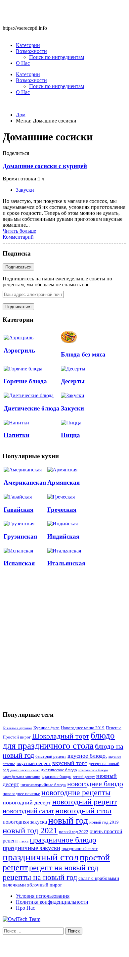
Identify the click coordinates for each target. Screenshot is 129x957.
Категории (28, 45)
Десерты (73, 381)
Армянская (63, 482)
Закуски (25, 190)
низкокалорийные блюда (43, 785)
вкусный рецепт (34, 763)
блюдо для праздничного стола (59, 741)
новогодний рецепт (84, 801)
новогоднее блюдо (95, 784)
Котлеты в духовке (17, 728)
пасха (24, 841)
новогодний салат (28, 811)
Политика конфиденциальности (52, 902)
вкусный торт (69, 763)
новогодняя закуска (25, 822)
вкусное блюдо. (87, 755)
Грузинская (20, 536)
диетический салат (25, 770)
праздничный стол (40, 857)
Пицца (70, 435)
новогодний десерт (27, 802)
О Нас (23, 63)
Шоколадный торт (60, 736)
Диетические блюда (32, 408)
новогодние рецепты (75, 792)
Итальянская (66, 563)
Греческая (61, 509)
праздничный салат (80, 848)
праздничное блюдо (63, 839)
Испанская (19, 563)
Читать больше (19, 231)
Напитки (16, 435)
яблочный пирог (44, 884)
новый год (68, 820)
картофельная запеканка (21, 777)
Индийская (63, 536)
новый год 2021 (30, 830)
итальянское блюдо (93, 770)
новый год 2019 (104, 822)
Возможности (31, 51)
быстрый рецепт (50, 756)
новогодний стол (83, 810)
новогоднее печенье (21, 793)
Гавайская (18, 509)
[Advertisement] (64, 638)
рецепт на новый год (63, 867)
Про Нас (25, 908)
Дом (20, 115)
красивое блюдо (56, 776)
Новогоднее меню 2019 (83, 728)
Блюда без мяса (83, 354)
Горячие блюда (25, 381)
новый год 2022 (73, 832)
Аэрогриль (19, 350)
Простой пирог (17, 737)
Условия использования (42, 896)
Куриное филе (46, 728)
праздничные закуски (31, 847)
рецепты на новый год (40, 877)
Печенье (113, 728)
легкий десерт (84, 777)
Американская (25, 482)
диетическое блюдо (59, 770)
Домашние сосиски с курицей (45, 166)
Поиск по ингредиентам (56, 57)
